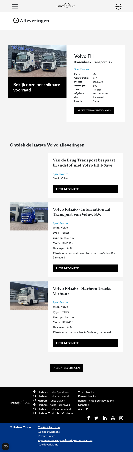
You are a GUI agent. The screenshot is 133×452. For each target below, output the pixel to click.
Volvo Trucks (86, 392)
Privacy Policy (46, 436)
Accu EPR (83, 409)
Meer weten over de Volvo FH (94, 110)
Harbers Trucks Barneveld (53, 396)
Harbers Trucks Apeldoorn (53, 392)
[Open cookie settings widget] (5, 446)
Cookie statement (49, 432)
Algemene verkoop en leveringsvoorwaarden (65, 440)
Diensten (83, 405)
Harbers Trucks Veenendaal (54, 409)
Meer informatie (67, 189)
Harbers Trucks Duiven (51, 401)
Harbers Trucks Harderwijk (53, 405)
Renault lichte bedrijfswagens (96, 401)
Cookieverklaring (48, 445)
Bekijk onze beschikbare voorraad (36, 87)
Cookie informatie (49, 427)
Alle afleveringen (67, 367)
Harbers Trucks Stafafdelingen (55, 414)
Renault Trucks (87, 396)
